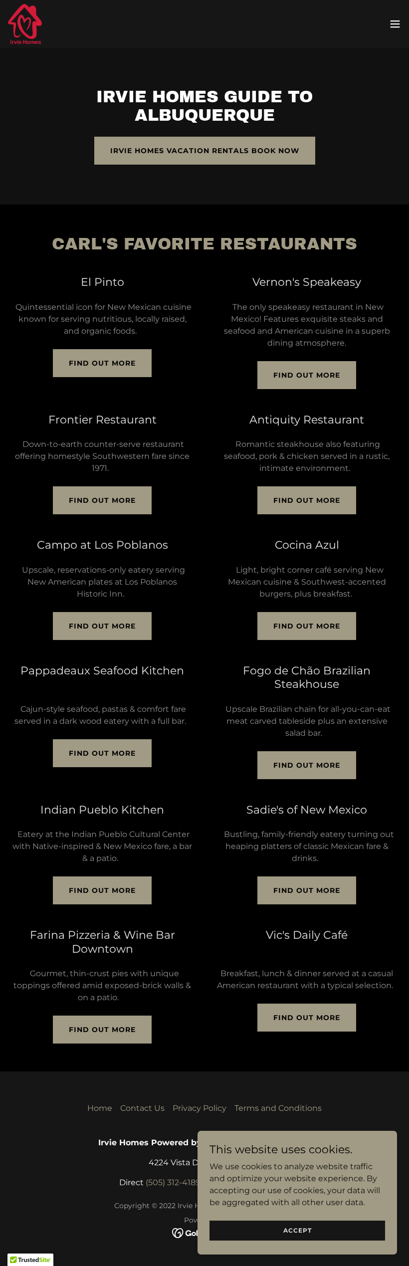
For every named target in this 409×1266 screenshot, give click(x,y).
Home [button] (99, 1108)
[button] (395, 24)
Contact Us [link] (142, 1108)
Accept (297, 1230)
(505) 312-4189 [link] (173, 1182)
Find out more (102, 363)
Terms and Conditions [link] (278, 1108)
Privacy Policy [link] (199, 1108)
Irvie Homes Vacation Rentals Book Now (204, 150)
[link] (25, 24)
